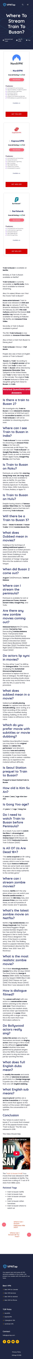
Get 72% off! (16, 114)
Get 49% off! (16, 184)
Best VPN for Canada (11, 1289)
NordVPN (7, 1313)
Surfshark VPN (9, 1324)
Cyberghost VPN (10, 1320)
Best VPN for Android (11, 1297)
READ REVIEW (16, 79)
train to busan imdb (14, 1173)
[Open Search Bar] (22, 4)
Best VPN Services (10, 1293)
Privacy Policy (16, 1352)
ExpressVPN (8, 1317)
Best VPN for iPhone (11, 1300)
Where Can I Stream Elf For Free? (13, 1235)
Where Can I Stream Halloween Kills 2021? (19, 1224)
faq (29, 40)
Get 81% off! (16, 251)
